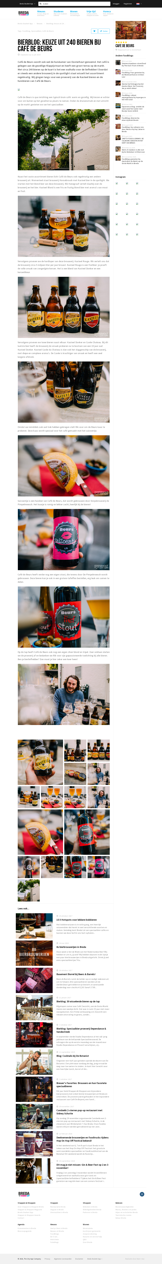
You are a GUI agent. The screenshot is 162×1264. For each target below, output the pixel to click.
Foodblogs (54, 1234)
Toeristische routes (123, 1215)
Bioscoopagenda (25, 1231)
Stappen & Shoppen (26, 1203)
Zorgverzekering (90, 1234)
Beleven (119, 1203)
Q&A (84, 1239)
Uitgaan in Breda (57, 1209)
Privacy (47, 1259)
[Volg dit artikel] (94, 31)
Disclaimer (79, 1259)
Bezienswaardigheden (125, 1207)
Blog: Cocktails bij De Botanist (72, 1055)
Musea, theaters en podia (126, 1209)
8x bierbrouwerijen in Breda (71, 946)
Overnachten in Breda (59, 1212)
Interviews (54, 1239)
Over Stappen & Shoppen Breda (31, 1207)
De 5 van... (54, 1237)
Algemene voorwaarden (63, 1259)
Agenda (21, 1224)
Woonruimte (88, 1228)
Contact (21, 1218)
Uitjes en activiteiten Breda (127, 1212)
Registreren (128, 4)
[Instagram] (142, 1194)
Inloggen (116, 4)
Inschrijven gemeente (92, 1231)
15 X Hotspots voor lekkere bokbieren (76, 919)
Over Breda (87, 1242)
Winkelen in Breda (90, 1207)
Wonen (86, 1224)
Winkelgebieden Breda (92, 1209)
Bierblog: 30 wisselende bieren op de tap (78, 1001)
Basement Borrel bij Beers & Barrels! (75, 974)
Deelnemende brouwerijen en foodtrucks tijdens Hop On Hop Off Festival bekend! (82, 1139)
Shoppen (87, 1203)
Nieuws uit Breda (57, 1231)
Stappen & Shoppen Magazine (30, 1209)
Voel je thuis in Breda (58, 1228)
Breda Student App (27, 4)
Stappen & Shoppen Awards (29, 1215)
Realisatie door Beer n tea (134, 1259)
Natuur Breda (121, 1218)
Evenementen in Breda (27, 1228)
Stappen (54, 1203)
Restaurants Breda (58, 1207)
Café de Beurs (125, 45)
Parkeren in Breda (90, 1212)
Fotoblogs (54, 1242)
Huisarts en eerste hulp (92, 1237)
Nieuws (53, 1224)
